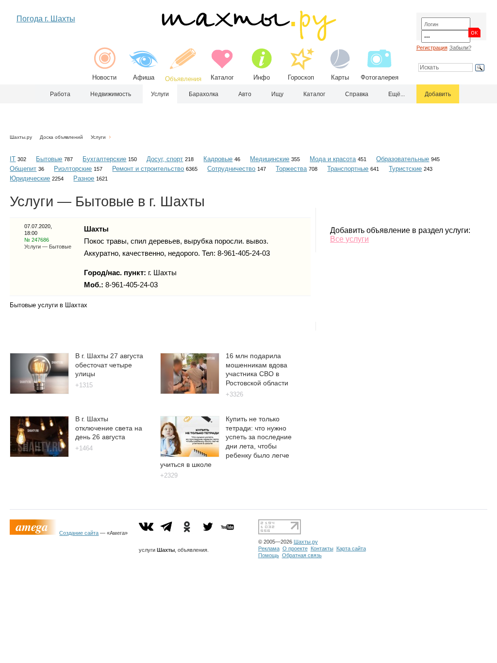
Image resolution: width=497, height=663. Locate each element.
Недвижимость (110, 94)
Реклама (269, 548)
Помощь (268, 555)
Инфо (261, 77)
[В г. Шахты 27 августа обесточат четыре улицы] (39, 391)
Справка (356, 94)
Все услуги (349, 239)
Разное (83, 178)
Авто (244, 94)
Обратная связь (302, 555)
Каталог (222, 77)
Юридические (30, 178)
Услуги (160, 94)
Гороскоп (301, 77)
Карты (340, 77)
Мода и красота (333, 159)
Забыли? (460, 47)
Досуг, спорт (165, 159)
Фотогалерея (379, 77)
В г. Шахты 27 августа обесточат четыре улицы (109, 365)
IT (13, 159)
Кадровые (217, 159)
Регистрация (431, 47)
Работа (60, 94)
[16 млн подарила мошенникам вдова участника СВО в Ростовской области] (189, 391)
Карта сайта (351, 548)
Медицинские (269, 159)
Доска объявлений (61, 137)
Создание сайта (79, 533)
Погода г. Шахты (46, 19)
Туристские (405, 168)
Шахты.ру (21, 137)
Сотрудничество (231, 168)
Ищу (277, 94)
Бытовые (49, 159)
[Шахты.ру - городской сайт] (248, 38)
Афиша (143, 77)
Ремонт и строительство (148, 168)
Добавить (438, 94)
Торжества (291, 168)
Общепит (23, 168)
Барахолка (203, 94)
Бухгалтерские (104, 159)
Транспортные (347, 168)
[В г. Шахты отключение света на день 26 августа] (39, 454)
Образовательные (402, 159)
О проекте (295, 548)
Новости (104, 77)
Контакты (322, 548)
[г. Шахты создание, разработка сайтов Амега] (34, 533)
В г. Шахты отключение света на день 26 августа (108, 428)
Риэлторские (73, 168)
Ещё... (396, 94)
